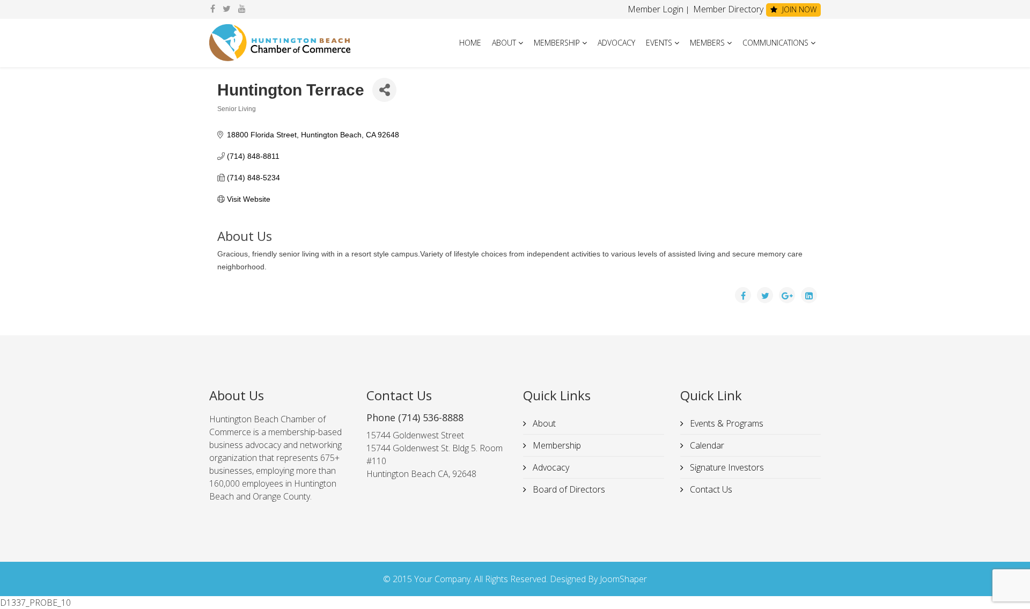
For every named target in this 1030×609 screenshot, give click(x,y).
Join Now (798, 9)
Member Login (655, 9)
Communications (775, 43)
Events (659, 43)
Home (470, 43)
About (504, 43)
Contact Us (710, 489)
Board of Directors (568, 489)
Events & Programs (725, 423)
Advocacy (616, 43)
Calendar (706, 445)
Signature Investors (726, 467)
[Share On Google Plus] (787, 295)
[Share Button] (384, 90)
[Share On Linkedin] (809, 295)
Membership (557, 43)
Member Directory (727, 9)
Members (707, 43)
